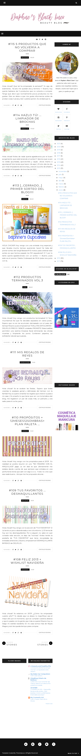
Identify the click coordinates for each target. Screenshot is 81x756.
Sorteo (24, 199)
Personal (25, 569)
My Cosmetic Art (37, 697)
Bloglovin (58, 112)
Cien (24, 287)
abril (60, 181)
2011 (58, 261)
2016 (58, 159)
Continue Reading (45, 105)
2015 (58, 162)
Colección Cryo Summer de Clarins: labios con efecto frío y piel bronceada (40, 683)
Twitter (58, 129)
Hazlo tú (24, 128)
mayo (61, 178)
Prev (41, 76)
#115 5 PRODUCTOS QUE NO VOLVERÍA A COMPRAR (27, 47)
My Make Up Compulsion (40, 674)
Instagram (58, 120)
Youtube (66, 129)
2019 (58, 150)
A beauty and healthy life (40, 666)
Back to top (72, 753)
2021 (58, 144)
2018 (58, 153)
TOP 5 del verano (36, 676)
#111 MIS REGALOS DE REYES (27, 354)
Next (46, 76)
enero (61, 190)
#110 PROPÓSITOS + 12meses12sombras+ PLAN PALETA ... (27, 421)
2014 (58, 165)
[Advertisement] (67, 343)
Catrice (25, 431)
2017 (58, 156)
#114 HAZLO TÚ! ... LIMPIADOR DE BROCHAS (27, 118)
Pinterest (67, 120)
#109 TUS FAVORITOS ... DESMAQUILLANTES (27, 492)
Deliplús (25, 57)
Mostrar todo (49, 703)
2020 (59, 147)
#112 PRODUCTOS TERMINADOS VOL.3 (27, 278)
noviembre (63, 171)
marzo (61, 184)
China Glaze (25, 362)
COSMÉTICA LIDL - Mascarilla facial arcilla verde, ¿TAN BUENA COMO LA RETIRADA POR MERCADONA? (40, 692)
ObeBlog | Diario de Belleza (38, 679)
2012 (58, 258)
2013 (58, 168)
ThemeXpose (20, 753)
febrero (61, 187)
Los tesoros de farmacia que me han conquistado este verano (40, 669)
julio (60, 174)
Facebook (67, 112)
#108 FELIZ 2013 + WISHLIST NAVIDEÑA (27, 561)
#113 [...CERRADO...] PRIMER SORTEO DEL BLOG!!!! (27, 189)
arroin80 (33, 688)
